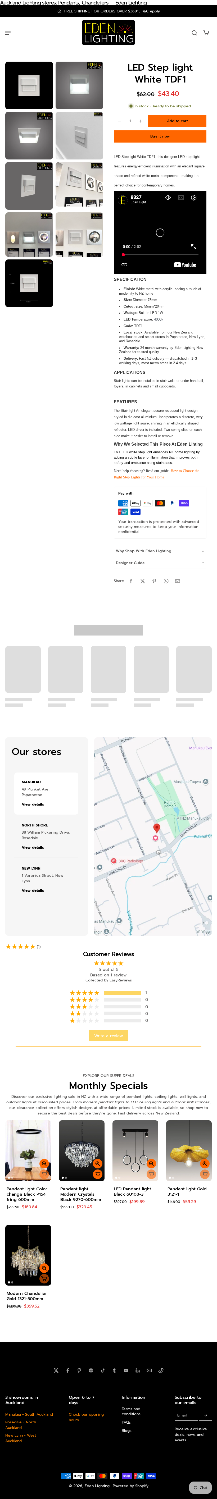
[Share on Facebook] (131, 581)
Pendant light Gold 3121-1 (187, 1192)
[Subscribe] (205, 1415)
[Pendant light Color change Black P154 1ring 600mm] (28, 1150)
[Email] (149, 1370)
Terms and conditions (131, 1411)
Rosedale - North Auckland (20, 1425)
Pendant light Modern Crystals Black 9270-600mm (80, 1194)
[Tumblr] (114, 1370)
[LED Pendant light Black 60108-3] (135, 1150)
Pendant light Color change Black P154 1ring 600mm (27, 1194)
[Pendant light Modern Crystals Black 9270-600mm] (82, 1150)
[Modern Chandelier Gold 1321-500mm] (28, 1255)
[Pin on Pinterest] (154, 581)
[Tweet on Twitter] (142, 581)
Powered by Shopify (130, 1486)
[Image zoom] (29, 85)
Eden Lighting (97, 1486)
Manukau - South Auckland (29, 1414)
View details (33, 804)
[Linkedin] (137, 1370)
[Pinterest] (79, 1370)
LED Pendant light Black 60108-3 (132, 1192)
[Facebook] (68, 1370)
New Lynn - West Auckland (20, 1438)
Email (182, 1415)
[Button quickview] (44, 1163)
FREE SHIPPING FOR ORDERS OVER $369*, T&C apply (112, 11)
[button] (177, 121)
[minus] (119, 121)
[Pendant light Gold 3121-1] (189, 1150)
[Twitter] (56, 1370)
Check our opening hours (86, 1417)
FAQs (126, 1422)
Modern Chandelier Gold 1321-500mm (27, 1296)
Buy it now (160, 136)
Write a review (108, 1036)
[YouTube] (126, 1370)
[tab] (9, 1178)
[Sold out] (44, 1174)
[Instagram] (91, 1370)
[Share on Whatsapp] (166, 581)
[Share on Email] (177, 581)
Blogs (127, 1430)
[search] (194, 32)
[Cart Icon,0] (206, 32)
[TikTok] (102, 1370)
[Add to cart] (97, 1174)
